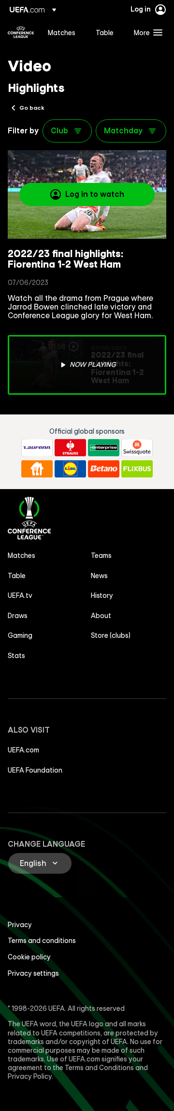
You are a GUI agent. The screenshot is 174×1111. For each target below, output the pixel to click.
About (101, 616)
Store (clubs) (110, 635)
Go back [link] (31, 107)
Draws (18, 616)
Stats (16, 655)
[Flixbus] (137, 469)
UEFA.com (23, 750)
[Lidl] (70, 469)
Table (17, 576)
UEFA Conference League (21, 32)
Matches (21, 555)
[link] (62, 32)
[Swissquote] (137, 447)
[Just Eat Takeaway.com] (37, 469)
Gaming (20, 635)
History (102, 595)
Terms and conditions (42, 940)
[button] (146, 32)
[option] (87, 365)
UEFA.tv (20, 595)
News (99, 576)
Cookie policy (29, 957)
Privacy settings (33, 973)
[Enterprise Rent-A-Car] (103, 447)
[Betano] (103, 469)
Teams (101, 555)
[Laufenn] (37, 447)
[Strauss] (70, 447)
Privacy (20, 925)
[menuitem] (64, 32)
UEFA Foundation (35, 770)
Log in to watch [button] (94, 194)
